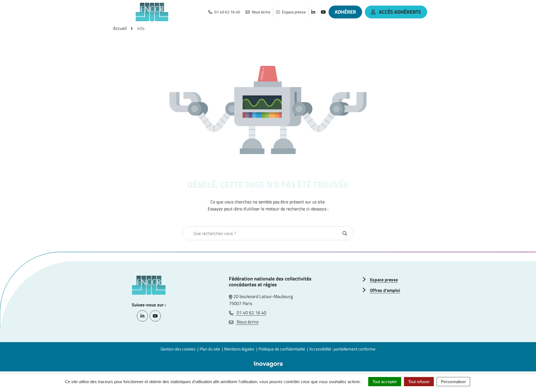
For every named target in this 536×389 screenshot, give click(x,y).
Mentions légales (239, 349)
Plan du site (210, 349)
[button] (521, 374)
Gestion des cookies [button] (178, 349)
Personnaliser (453, 381)
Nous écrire (247, 321)
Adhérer (345, 12)
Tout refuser (419, 381)
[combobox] (262, 233)
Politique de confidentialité (282, 349)
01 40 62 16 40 (251, 312)
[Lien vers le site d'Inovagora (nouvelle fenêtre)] (268, 363)
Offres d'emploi (385, 290)
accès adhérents (400, 12)
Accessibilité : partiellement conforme (342, 349)
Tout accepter (384, 381)
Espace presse (384, 279)
